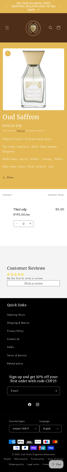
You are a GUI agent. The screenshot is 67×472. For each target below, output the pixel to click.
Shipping (21, 130)
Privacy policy (37, 458)
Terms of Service (17, 355)
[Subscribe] (56, 391)
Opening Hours (16, 314)
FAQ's (10, 347)
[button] (7, 28)
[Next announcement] (60, 6)
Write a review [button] (33, 283)
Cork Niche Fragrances (32, 454)
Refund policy (15, 363)
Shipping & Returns (18, 323)
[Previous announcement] (7, 6)
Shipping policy (16, 464)
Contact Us (13, 339)
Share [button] (10, 177)
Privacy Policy (15, 331)
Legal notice (33, 464)
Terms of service (55, 458)
